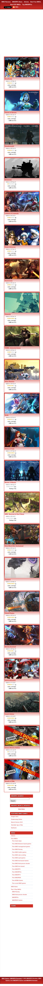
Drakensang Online (16, 819)
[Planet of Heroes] (22, 110)
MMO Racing (16, 891)
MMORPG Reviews (15, 978)
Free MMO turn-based (18, 866)
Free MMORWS (16, 877)
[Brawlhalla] (22, 77)
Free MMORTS (16, 875)
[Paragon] (22, 577)
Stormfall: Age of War (17, 825)
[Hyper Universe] (22, 245)
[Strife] (22, 413)
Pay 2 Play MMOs (16, 889)
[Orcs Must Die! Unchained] (22, 544)
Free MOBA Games (33, 58)
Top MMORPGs (27, 4)
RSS (16, 7)
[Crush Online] (22, 712)
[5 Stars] (14, 83)
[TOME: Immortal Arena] (22, 346)
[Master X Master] (22, 480)
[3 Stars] (11, 83)
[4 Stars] (12, 83)
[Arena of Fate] (22, 446)
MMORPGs (15, 897)
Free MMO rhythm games (19, 852)
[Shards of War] (22, 779)
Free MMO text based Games (20, 860)
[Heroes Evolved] (22, 644)
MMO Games (5, 978)
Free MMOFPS (16, 869)
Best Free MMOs (35, 2)
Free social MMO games (19, 883)
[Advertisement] (21, 32)
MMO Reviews (6, 2)
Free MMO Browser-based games (21, 843)
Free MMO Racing (17, 849)
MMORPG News (17, 2)
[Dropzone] (22, 177)
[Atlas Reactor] (22, 379)
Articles (26, 2)
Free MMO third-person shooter (13, 126)
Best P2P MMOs (15, 4)
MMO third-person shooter (19, 894)
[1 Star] (8, 83)
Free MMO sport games (18, 858)
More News (21, 809)
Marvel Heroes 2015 (17, 822)
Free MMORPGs (14, 693)
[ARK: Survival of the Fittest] (22, 512)
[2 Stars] (9, 83)
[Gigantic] (22, 312)
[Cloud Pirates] (22, 611)
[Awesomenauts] (22, 678)
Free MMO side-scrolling (12, 58)
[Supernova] (22, 278)
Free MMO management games (21, 846)
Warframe (14, 828)
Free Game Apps (17, 841)
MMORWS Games (17, 900)
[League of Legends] (22, 211)
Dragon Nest (14, 816)
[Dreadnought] (22, 144)
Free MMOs (23, 58)
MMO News (14, 886)
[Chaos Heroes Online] (22, 745)
